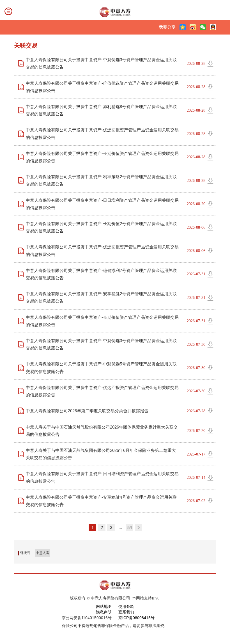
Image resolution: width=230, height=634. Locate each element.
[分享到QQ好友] (213, 27)
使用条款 (126, 606)
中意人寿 (42, 553)
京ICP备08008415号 (136, 617)
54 (129, 527)
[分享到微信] (203, 27)
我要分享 (167, 27)
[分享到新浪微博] (193, 27)
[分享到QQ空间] (183, 27)
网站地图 (104, 606)
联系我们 (126, 612)
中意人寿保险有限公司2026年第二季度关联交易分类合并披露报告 (87, 410)
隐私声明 (104, 612)
